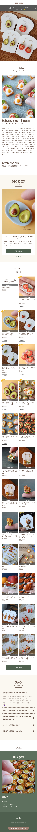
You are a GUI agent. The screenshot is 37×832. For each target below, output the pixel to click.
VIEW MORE (18, 246)
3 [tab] (20, 257)
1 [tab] (17, 257)
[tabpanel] (18, 222)
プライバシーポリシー (9, 804)
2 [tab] (18, 257)
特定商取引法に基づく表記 (10, 807)
